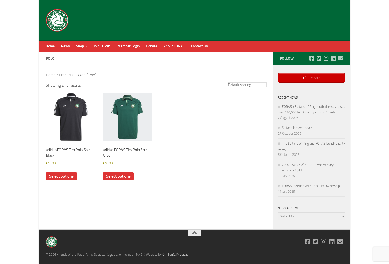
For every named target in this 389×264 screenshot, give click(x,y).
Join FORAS (102, 46)
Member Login (129, 46)
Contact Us (199, 46)
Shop (80, 46)
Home (50, 46)
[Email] (340, 58)
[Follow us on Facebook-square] (311, 58)
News (65, 46)
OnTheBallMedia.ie (175, 255)
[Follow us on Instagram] (326, 58)
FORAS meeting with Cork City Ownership (311, 186)
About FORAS (174, 46)
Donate (151, 46)
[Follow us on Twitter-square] (318, 58)
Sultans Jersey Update (297, 128)
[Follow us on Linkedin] (333, 58)
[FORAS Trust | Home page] (57, 20)
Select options (61, 176)
